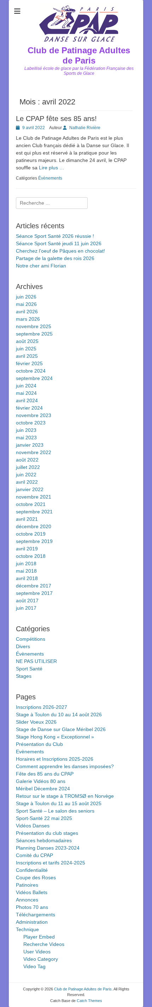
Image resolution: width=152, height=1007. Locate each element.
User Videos (37, 951)
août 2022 (27, 460)
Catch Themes (89, 1001)
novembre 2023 (33, 415)
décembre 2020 (33, 526)
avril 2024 (27, 400)
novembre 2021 (33, 497)
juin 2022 (26, 474)
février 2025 (29, 363)
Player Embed (39, 937)
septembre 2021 (34, 511)
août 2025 (27, 341)
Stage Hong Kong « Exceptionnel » (55, 737)
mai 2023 (26, 437)
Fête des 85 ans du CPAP (45, 774)
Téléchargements (35, 914)
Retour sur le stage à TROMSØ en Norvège (65, 796)
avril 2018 (27, 578)
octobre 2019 (31, 534)
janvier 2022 (29, 489)
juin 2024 (26, 385)
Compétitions (30, 639)
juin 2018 (26, 563)
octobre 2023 (31, 423)
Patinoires (27, 885)
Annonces (27, 900)
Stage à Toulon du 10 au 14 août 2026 (59, 714)
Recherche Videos (43, 944)
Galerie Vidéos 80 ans (40, 781)
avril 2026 (27, 311)
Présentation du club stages (47, 833)
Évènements (50, 178)
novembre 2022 (33, 452)
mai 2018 (26, 571)
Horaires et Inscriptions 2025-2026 (54, 759)
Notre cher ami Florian (41, 266)
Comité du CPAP (34, 855)
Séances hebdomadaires (44, 840)
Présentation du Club (39, 744)
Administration (32, 922)
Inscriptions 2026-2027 (41, 707)
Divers (23, 646)
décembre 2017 (33, 586)
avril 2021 (27, 519)
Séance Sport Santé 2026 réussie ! (55, 236)
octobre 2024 (31, 371)
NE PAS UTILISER (36, 661)
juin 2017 (26, 608)
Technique (27, 929)
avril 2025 (27, 356)
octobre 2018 (31, 556)
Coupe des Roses (36, 877)
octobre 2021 (31, 504)
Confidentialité (32, 870)
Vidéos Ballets (31, 892)
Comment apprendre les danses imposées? (65, 766)
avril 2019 (27, 548)
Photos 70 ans (32, 907)
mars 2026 (28, 319)
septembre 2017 (34, 593)
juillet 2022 (28, 467)
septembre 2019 (34, 541)
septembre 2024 (34, 378)
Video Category (40, 959)
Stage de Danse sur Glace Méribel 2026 (61, 729)
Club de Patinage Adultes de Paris (79, 55)
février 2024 (29, 408)
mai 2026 (26, 304)
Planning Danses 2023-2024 (48, 848)
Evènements (30, 751)
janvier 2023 (29, 445)
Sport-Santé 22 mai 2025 (44, 818)
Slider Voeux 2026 (36, 722)
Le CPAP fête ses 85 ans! (56, 118)
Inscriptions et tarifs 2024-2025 (50, 863)
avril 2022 (27, 482)
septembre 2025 (34, 334)
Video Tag (34, 966)
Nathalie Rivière (84, 127)
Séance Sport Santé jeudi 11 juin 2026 (58, 243)
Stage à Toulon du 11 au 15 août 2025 (58, 803)
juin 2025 (26, 348)
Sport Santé (29, 668)
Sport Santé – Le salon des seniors (55, 811)
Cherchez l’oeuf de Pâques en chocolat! (60, 251)
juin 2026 (26, 297)
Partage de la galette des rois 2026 (55, 258)
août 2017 (27, 600)
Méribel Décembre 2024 (43, 788)
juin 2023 (26, 430)
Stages (23, 676)
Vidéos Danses (32, 825)
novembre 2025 (33, 326)
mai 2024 (26, 393)
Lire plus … (51, 167)
